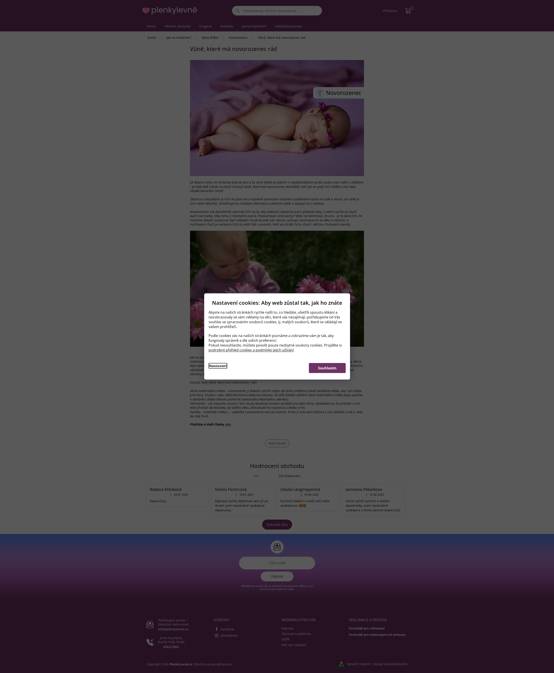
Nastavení (218, 365)
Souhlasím (327, 368)
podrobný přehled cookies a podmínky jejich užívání (251, 350)
